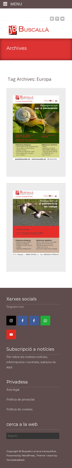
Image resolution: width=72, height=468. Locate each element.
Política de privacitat (20, 399)
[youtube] (62, 20)
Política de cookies (19, 409)
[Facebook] (22, 320)
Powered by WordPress (20, 455)
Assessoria (37, 11)
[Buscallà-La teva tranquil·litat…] (26, 29)
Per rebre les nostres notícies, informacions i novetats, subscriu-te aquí (31, 362)
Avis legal (12, 389)
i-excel (50, 455)
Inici (11, 11)
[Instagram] (11, 320)
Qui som (22, 11)
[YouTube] (11, 334)
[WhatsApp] (45, 320)
